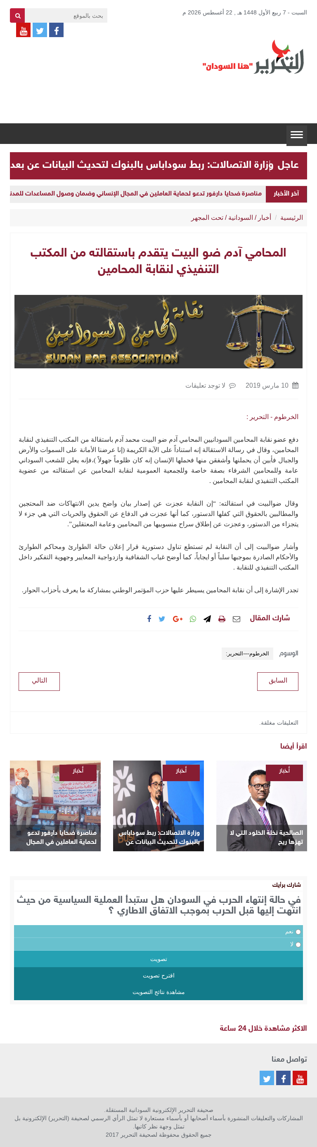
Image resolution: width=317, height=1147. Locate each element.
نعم (289, 931)
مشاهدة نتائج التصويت (158, 992)
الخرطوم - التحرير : (272, 416)
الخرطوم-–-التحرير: (247, 653)
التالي (39, 680)
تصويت (158, 959)
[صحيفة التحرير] (253, 56)
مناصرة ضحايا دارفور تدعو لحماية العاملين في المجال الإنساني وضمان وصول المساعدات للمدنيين (131, 194)
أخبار (264, 217)
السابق (278, 680)
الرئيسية (291, 217)
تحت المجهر (207, 217)
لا (291, 944)
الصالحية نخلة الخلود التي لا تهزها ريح (266, 837)
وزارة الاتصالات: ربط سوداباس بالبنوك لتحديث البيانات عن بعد (142, 165)
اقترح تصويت (159, 975)
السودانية (240, 217)
